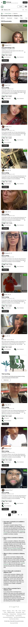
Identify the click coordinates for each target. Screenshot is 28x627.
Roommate (9, 18)
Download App (5, 614)
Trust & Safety (18, 615)
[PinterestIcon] (16, 607)
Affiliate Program (11, 612)
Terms (13, 610)
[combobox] (13, 9)
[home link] (2, 6)
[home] (2, 14)
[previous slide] (3, 393)
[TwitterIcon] (12, 607)
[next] (25, 9)
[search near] (2, 9)
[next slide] (25, 393)
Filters (21, 18)
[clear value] (23, 9)
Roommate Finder (10, 615)
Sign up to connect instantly (14, 548)
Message (5, 60)
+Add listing (23, 21)
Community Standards (8, 617)
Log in (20, 6)
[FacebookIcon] (10, 607)
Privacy (23, 610)
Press (5, 612)
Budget (16, 18)
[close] (2, 2)
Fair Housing (18, 612)
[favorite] (2, 25)
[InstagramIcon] (18, 607)
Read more (6, 380)
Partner (4, 610)
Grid (3, 18)
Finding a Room (13, 614)
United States (8, 13)
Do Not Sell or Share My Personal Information (14, 621)
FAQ (16, 610)
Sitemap (9, 610)
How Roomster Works (14, 619)
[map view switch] (14, 512)
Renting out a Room (21, 614)
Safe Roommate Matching (19, 617)
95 (19, 514)
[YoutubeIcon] (14, 607)
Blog (23, 612)
